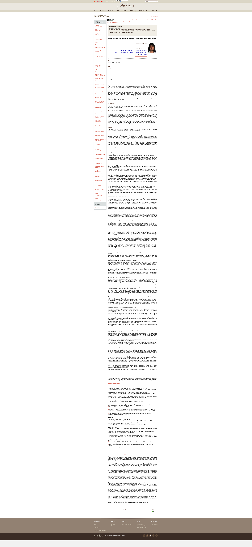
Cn (102, 1)
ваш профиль (154, 16)
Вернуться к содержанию (112, 22)
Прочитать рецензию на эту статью (114, 383)
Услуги (152, 10)
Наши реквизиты (97, 525)
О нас (95, 10)
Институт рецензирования (127, 524)
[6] (127, 171)
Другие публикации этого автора (141, 56)
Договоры (131, 10)
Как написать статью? (141, 524)
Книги (124, 10)
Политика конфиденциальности (100, 530)
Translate (124, 1)
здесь (125, 454)
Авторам (119, 10)
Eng (99, 1)
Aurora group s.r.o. (154, 524)
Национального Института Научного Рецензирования (130, 451)
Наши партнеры (97, 527)
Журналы (102, 10)
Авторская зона (114, 525)
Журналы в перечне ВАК (141, 525)
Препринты (110, 10)
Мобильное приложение (141, 527)
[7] (156, 209)
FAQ (157, 10)
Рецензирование (143, 10)
